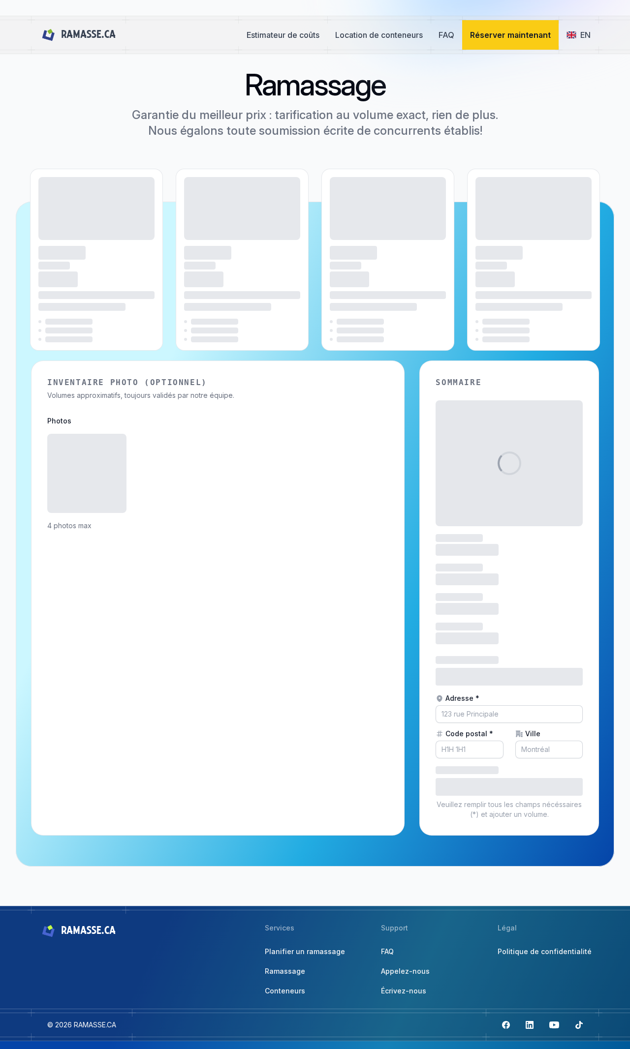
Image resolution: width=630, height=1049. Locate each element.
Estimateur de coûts (283, 35)
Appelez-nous (405, 971)
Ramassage (285, 971)
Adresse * (462, 698)
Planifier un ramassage (305, 951)
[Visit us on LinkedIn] (530, 1025)
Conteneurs (285, 991)
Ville (532, 733)
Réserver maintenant (510, 35)
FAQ (446, 35)
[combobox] (509, 714)
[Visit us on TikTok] (579, 1025)
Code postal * (469, 733)
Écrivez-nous (403, 991)
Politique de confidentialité (545, 951)
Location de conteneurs (379, 35)
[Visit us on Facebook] (506, 1025)
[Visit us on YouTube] (554, 1025)
